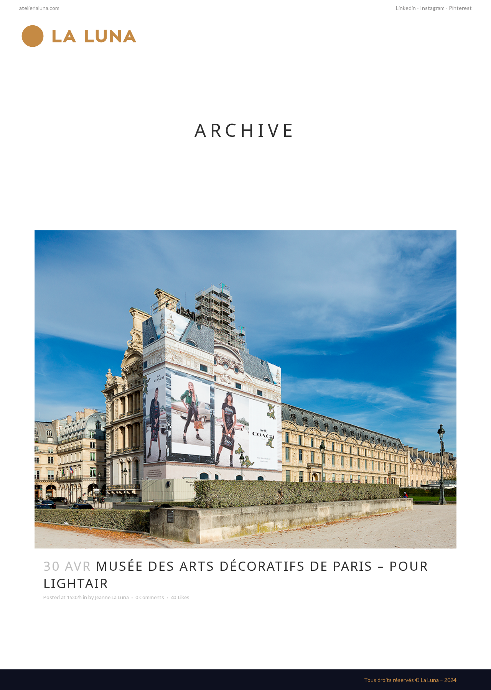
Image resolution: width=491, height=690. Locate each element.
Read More (68, 626)
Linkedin (406, 8)
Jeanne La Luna (112, 597)
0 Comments (149, 597)
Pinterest (460, 8)
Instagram (432, 8)
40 (180, 597)
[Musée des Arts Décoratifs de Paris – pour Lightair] (245, 389)
